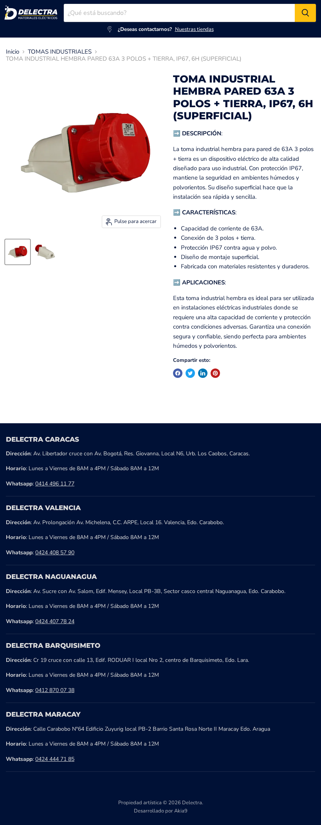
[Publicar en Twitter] (190, 373)
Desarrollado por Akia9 (161, 810)
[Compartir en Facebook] (177, 373)
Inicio (12, 52)
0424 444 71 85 (54, 759)
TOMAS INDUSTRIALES (60, 52)
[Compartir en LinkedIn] (202, 373)
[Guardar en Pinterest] (215, 373)
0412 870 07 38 (54, 690)
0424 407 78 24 (54, 621)
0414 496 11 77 (54, 483)
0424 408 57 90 (54, 552)
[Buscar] (305, 13)
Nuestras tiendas (194, 29)
